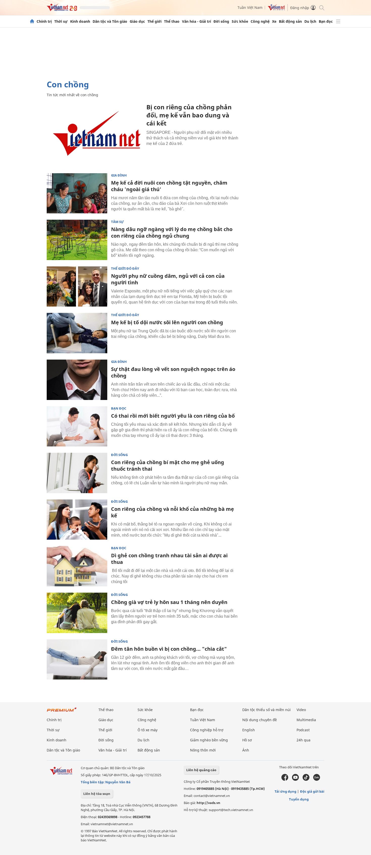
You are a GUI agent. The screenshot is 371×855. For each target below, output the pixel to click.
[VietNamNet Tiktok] (306, 779)
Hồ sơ (247, 740)
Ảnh (245, 750)
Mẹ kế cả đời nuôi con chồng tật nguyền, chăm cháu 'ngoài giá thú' (169, 186)
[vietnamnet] (62, 10)
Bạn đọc (326, 21)
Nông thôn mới (203, 750)
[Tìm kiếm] (321, 7)
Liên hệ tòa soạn (96, 793)
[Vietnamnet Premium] (62, 712)
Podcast (303, 729)
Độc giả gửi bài (312, 791)
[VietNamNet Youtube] (295, 779)
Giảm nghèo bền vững (209, 740)
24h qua (303, 740)
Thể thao (171, 21)
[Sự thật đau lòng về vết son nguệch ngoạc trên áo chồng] (77, 380)
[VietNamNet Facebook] (284, 779)
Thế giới (154, 21)
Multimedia (306, 719)
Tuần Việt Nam (249, 7)
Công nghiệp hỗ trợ (206, 729)
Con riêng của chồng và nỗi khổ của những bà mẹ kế (172, 512)
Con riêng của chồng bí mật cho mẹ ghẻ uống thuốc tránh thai (167, 465)
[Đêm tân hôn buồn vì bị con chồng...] (77, 659)
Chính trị (44, 21)
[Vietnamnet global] (276, 9)
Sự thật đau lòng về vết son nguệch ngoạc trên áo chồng (173, 372)
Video (301, 709)
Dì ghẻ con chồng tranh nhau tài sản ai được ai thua (169, 558)
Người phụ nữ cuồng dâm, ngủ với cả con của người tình (168, 279)
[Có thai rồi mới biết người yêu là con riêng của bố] (77, 426)
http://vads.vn (208, 802)
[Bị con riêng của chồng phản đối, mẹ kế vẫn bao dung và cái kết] (95, 135)
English (248, 729)
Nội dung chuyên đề (259, 719)
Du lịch (310, 21)
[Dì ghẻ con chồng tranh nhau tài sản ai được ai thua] (77, 566)
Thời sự (61, 21)
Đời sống (221, 21)
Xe (274, 21)
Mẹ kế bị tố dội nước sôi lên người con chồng (167, 322)
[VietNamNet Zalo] (316, 779)
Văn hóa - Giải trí (196, 21)
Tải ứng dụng (285, 791)
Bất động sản (290, 21)
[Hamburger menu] (338, 21)
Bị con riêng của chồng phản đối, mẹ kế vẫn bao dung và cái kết (189, 115)
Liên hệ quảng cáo (201, 770)
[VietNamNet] (32, 21)
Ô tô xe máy (147, 729)
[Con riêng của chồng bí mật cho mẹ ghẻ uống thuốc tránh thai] (77, 473)
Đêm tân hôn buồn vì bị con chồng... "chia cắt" (169, 648)
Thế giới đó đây (125, 268)
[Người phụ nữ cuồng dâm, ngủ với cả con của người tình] (77, 286)
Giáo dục (137, 21)
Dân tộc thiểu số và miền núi (266, 709)
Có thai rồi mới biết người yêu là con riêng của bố (173, 415)
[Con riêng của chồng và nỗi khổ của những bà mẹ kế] (77, 519)
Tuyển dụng (299, 799)
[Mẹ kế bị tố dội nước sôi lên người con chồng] (77, 333)
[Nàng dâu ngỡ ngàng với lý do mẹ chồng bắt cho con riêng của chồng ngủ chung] (77, 240)
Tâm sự (117, 221)
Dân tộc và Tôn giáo (110, 21)
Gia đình (119, 175)
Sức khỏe (240, 21)
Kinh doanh (80, 21)
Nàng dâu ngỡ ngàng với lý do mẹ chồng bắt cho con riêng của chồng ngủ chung (171, 232)
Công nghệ (260, 21)
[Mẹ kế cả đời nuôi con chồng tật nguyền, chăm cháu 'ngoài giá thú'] (77, 193)
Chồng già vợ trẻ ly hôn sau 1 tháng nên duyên (169, 602)
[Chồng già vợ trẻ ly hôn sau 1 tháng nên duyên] (77, 613)
